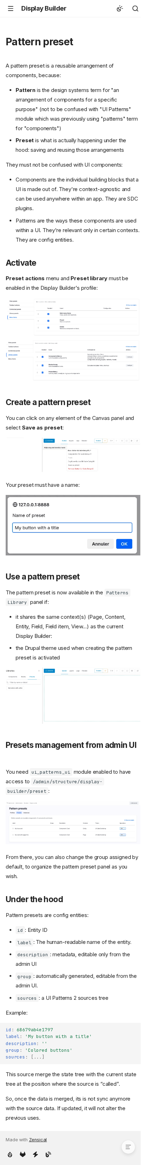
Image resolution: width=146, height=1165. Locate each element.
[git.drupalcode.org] (22, 1153)
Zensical (38, 1139)
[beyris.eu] (35, 1153)
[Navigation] (10, 8)
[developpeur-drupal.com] (48, 1153)
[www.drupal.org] (10, 1153)
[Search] (135, 8)
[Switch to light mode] (119, 8)
